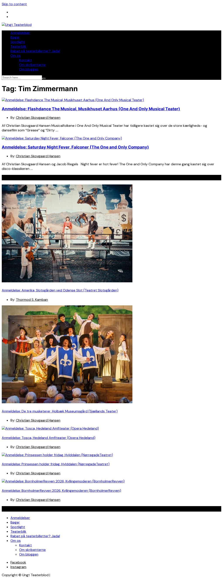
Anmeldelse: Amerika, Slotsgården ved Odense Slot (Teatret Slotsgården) (60, 290)
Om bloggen (28, 69)
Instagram (18, 567)
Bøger (15, 37)
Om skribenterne (32, 64)
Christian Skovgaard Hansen (38, 117)
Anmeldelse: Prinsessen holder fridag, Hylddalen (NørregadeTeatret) (56, 464)
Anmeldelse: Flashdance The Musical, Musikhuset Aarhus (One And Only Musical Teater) (91, 108)
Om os (15, 55)
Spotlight (17, 42)
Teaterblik (18, 46)
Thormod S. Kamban (32, 299)
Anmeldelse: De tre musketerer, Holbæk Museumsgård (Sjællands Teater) (60, 411)
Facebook (18, 562)
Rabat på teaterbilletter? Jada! (35, 51)
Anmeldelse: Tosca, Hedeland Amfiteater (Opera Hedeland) (48, 437)
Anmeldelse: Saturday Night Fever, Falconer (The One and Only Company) (75, 147)
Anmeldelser (20, 32)
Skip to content (14, 4)
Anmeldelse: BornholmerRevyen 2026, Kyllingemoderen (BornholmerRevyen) (61, 490)
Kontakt (25, 60)
